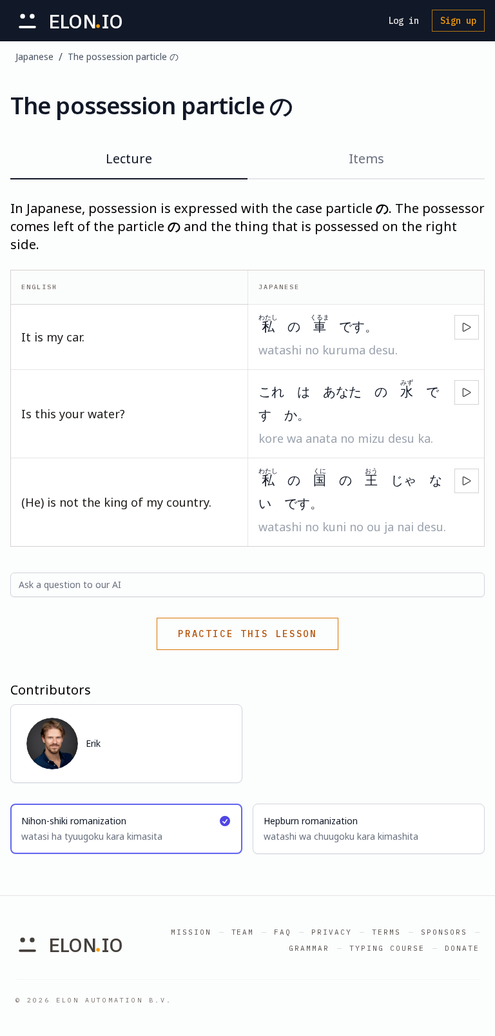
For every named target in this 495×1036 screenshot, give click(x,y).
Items (366, 158)
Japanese (34, 56)
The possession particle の (123, 56)
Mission (191, 932)
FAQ (282, 932)
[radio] (126, 829)
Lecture (129, 158)
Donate (462, 948)
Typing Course (387, 948)
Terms (386, 932)
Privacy (331, 932)
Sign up (458, 20)
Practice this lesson (247, 634)
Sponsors (444, 932)
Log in (403, 20)
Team (243, 932)
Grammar (309, 948)
